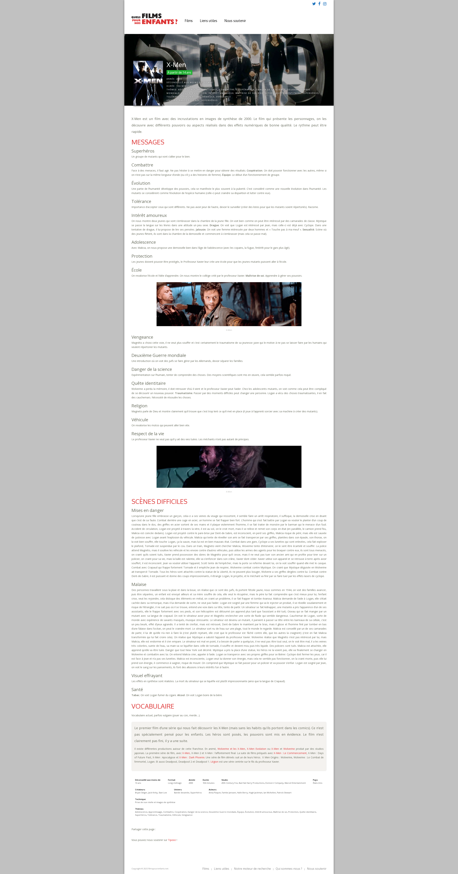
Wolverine (289, 748)
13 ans (208, 82)
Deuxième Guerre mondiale (222, 812)
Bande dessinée (189, 100)
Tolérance (174, 96)
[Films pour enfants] (154, 23)
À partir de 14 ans (179, 72)
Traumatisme (192, 96)
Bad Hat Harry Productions (251, 783)
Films (189, 20)
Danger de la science (271, 89)
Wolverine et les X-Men (231, 748)
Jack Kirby (153, 792)
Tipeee (172, 840)
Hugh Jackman (255, 792)
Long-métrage (175, 783)
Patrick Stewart (284, 792)
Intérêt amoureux (221, 93)
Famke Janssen (229, 792)
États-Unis (317, 783)
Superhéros (311, 93)
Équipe (186, 93)
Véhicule (209, 96)
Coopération (245, 89)
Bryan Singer (141, 792)
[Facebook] (319, 3)
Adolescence (187, 89)
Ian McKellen (270, 792)
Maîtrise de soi (245, 93)
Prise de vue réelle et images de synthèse (155, 802)
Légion (214, 761)
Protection (266, 93)
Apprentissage (208, 89)
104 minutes (184, 86)
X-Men (275, 748)
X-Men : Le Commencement (290, 753)
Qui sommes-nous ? (289, 868)
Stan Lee (163, 792)
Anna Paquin (215, 792)
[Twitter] (314, 3)
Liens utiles (208, 20)
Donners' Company (274, 783)
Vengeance (223, 96)
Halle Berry (242, 792)
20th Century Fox (229, 783)
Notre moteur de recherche (252, 868)
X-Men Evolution (256, 748)
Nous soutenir (235, 20)
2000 (179, 78)
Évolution (199, 93)
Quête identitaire (288, 93)
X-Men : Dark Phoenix (191, 757)
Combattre (227, 89)
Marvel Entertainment (295, 783)
